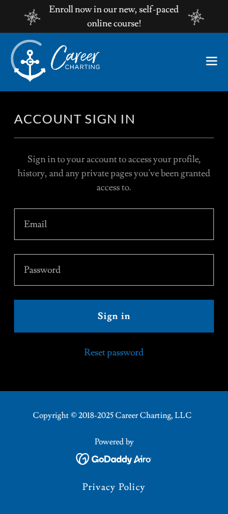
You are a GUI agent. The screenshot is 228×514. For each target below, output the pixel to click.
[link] (55, 60)
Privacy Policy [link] (113, 487)
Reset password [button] (114, 352)
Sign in (114, 316)
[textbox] (114, 224)
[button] (211, 61)
